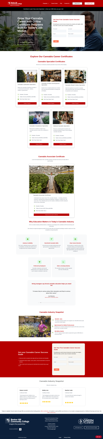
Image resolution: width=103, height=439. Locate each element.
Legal (60, 437)
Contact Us (66, 3)
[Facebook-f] (20, 429)
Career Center (54, 3)
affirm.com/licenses (51, 412)
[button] (38, 302)
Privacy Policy (67, 437)
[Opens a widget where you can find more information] (98, 436)
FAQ (61, 3)
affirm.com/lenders (45, 411)
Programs (45, 3)
